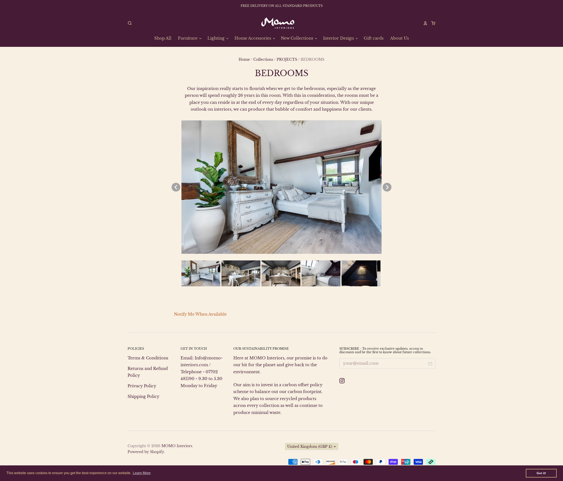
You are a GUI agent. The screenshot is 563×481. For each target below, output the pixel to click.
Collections (263, 59)
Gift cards (374, 38)
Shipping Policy (143, 396)
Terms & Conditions (148, 358)
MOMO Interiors (176, 446)
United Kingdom (309, 446)
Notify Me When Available (200, 314)
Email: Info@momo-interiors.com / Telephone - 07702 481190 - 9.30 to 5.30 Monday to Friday (202, 372)
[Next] (387, 187)
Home (244, 59)
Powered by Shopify (146, 452)
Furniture (188, 38)
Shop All (162, 38)
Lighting (216, 38)
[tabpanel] (281, 187)
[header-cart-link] (431, 23)
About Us (399, 38)
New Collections (297, 38)
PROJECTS (287, 59)
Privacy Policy (142, 386)
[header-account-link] (423, 23)
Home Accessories (253, 38)
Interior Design (339, 38)
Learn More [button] (142, 473)
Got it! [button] (541, 473)
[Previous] (176, 187)
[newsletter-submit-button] (430, 364)
